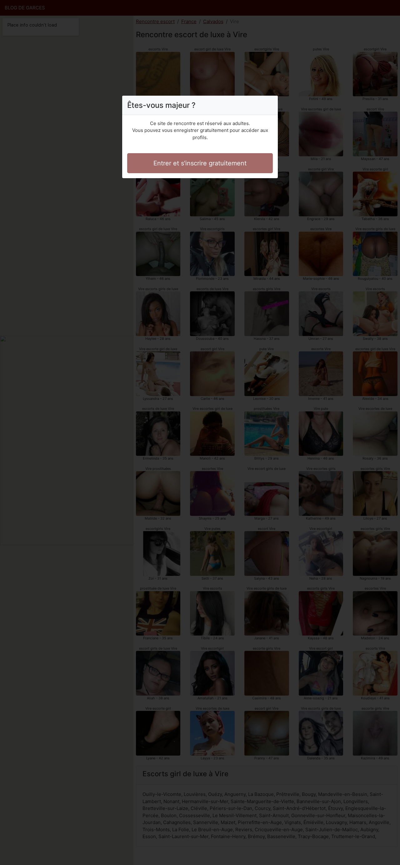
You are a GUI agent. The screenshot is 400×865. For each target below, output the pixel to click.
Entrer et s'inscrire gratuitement (200, 163)
